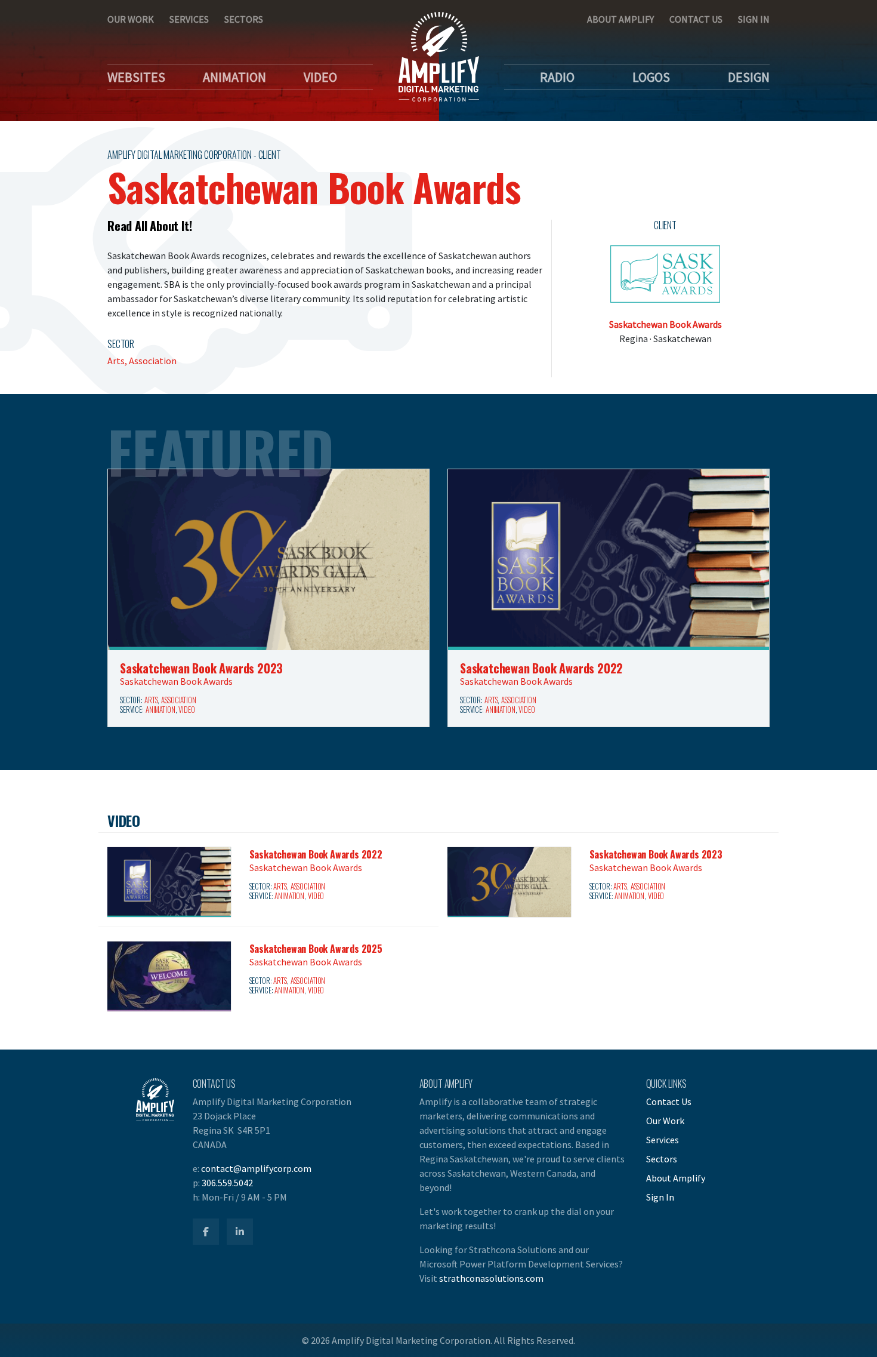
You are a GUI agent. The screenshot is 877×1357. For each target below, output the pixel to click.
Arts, (118, 361)
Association (153, 361)
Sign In (754, 19)
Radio (557, 77)
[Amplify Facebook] (206, 1231)
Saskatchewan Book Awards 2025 (315, 948)
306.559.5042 (227, 1183)
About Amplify (620, 19)
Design (749, 77)
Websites (136, 77)
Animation (234, 77)
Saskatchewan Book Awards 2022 (541, 668)
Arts (151, 700)
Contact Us (695, 19)
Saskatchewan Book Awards (665, 324)
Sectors (243, 19)
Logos (651, 77)
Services (189, 19)
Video (320, 77)
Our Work (130, 19)
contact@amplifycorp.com (256, 1168)
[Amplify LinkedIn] (240, 1231)
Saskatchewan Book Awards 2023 (201, 668)
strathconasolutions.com (491, 1278)
